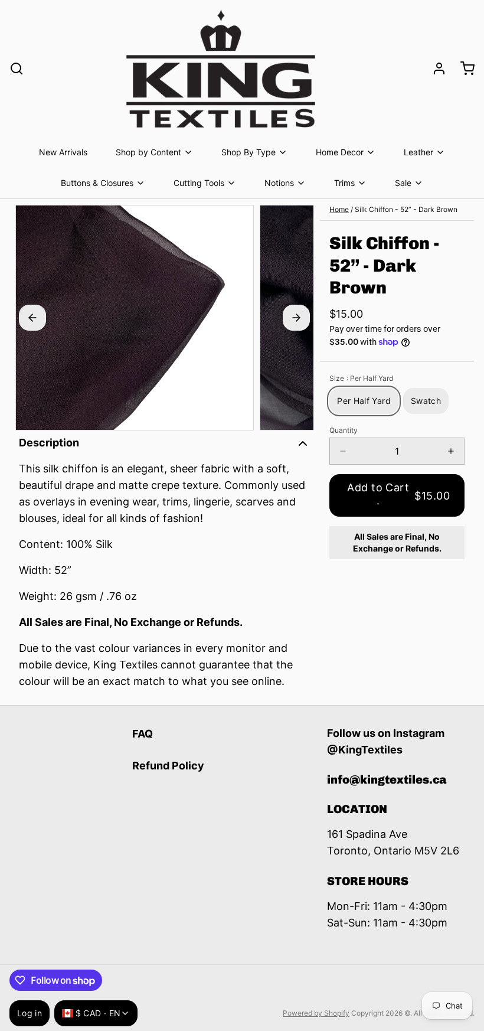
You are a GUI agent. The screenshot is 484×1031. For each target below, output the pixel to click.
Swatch (426, 401)
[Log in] (434, 68)
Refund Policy (168, 765)
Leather (418, 152)
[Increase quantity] (451, 451)
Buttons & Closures (97, 183)
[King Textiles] (220, 68)
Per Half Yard (364, 401)
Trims (344, 183)
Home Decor (340, 152)
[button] (397, 495)
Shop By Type (248, 152)
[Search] (16, 68)
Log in (29, 1013)
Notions (279, 183)
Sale (403, 183)
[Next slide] (296, 318)
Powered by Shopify (316, 1013)
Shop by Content (148, 152)
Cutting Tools (199, 183)
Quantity (343, 430)
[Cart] (463, 68)
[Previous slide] (32, 318)
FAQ (142, 733)
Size (361, 378)
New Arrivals (63, 152)
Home (339, 209)
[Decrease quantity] (343, 451)
